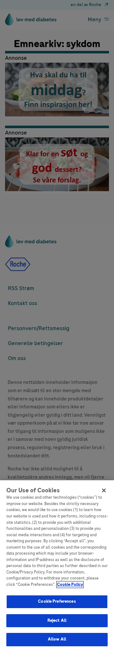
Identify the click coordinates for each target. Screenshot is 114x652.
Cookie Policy (70, 584)
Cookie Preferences (57, 601)
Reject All (57, 620)
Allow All (57, 639)
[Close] (104, 490)
